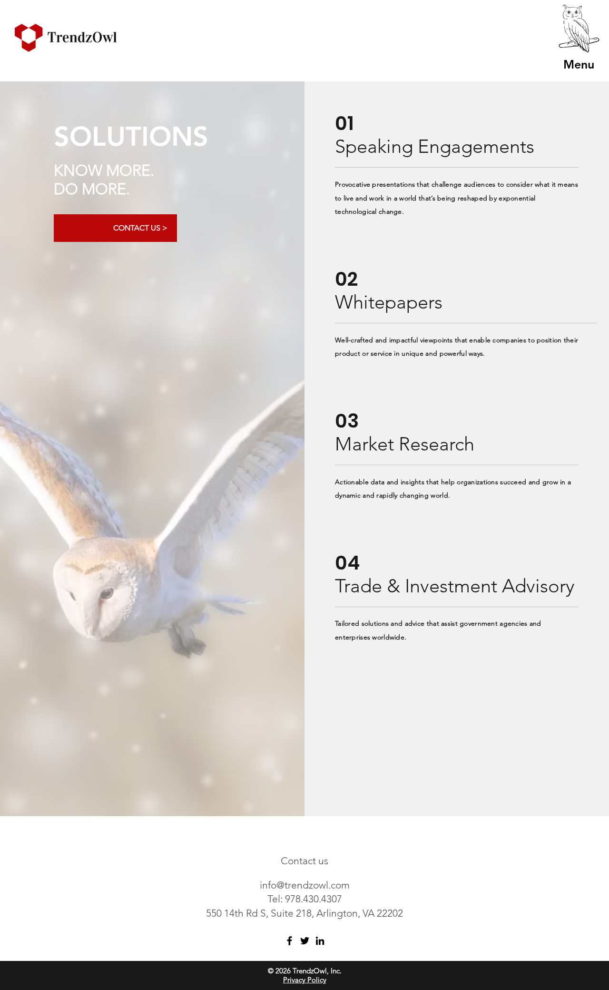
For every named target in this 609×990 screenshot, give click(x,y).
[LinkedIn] (320, 941)
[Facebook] (289, 941)
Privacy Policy (304, 979)
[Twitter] (305, 941)
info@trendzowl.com (305, 885)
